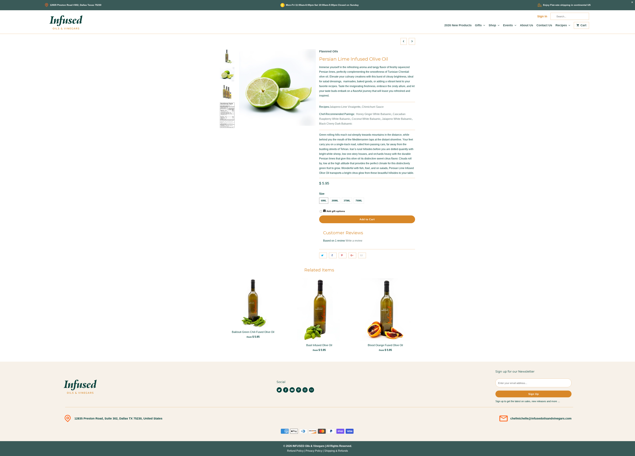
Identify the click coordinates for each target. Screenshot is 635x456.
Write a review (354, 240)
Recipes (561, 25)
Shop (493, 25)
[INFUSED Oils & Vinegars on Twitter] (279, 390)
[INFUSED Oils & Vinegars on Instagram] (305, 390)
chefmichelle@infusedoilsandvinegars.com (541, 418)
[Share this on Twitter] (323, 255)
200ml (335, 200)
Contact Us (544, 25)
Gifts (479, 25)
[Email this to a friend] (362, 255)
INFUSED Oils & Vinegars (308, 446)
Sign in (542, 16)
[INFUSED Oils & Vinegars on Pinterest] (298, 390)
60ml (323, 200)
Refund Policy (295, 450)
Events (508, 25)
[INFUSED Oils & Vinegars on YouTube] (292, 390)
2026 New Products (458, 25)
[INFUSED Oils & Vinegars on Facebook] (285, 390)
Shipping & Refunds (336, 450)
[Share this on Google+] (352, 255)
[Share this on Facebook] (333, 255)
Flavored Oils (328, 51)
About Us (526, 25)
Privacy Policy (314, 450)
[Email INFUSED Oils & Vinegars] (311, 390)
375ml (347, 200)
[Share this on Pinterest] (342, 255)
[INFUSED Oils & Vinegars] (65, 22)
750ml (359, 200)
